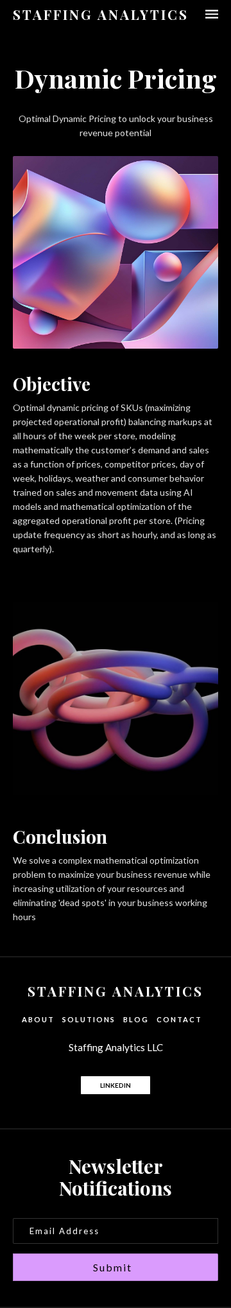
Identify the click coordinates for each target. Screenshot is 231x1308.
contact (179, 1019)
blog (136, 1019)
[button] (205, 14)
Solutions (89, 1019)
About (38, 1019)
